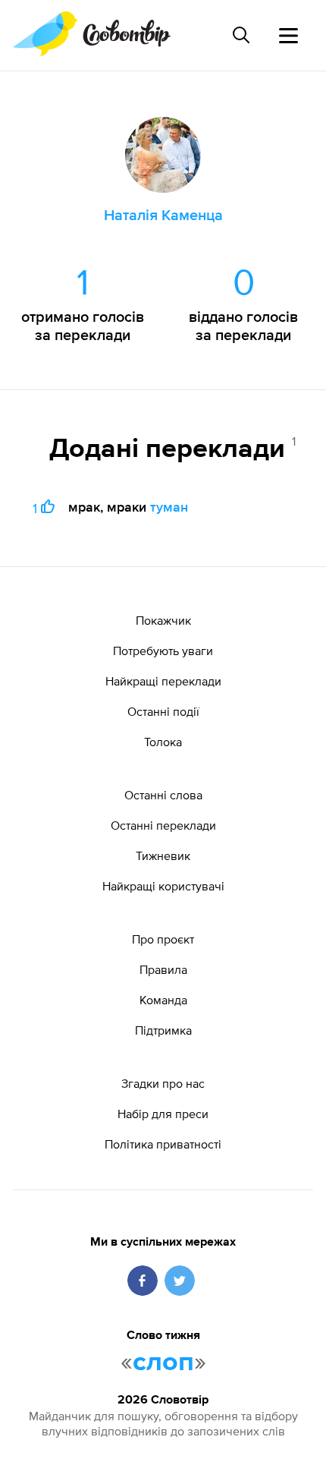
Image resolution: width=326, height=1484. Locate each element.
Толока (163, 741)
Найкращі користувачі (163, 886)
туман (169, 507)
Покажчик (163, 620)
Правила (163, 969)
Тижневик (163, 855)
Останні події (163, 711)
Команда (163, 1000)
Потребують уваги (163, 650)
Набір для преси (163, 1113)
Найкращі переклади (163, 681)
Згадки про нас (163, 1083)
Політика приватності (163, 1144)
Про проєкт (163, 939)
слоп (163, 1362)
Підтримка (163, 1030)
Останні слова (163, 795)
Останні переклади (163, 825)
